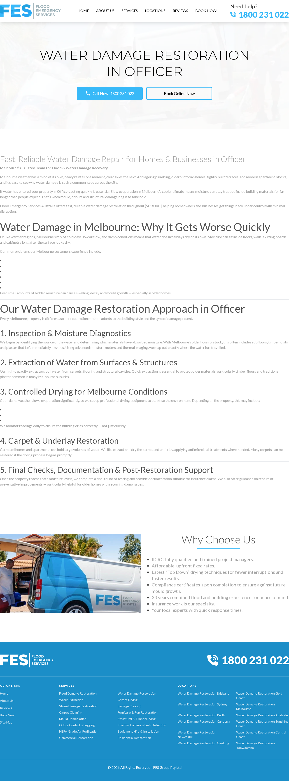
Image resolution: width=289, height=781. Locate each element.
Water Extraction (71, 700)
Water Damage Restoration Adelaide (262, 715)
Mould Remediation (72, 719)
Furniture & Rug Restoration (138, 712)
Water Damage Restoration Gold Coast (259, 695)
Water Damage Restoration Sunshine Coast (262, 723)
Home (4, 693)
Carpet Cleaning (70, 712)
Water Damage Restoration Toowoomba (255, 745)
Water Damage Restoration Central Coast (261, 734)
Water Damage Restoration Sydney (202, 704)
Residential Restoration (134, 738)
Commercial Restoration (76, 738)
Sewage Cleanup (129, 706)
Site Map (6, 722)
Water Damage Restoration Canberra (204, 721)
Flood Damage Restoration (78, 693)
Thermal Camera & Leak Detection (142, 725)
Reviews (6, 708)
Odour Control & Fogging (77, 725)
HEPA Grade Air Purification (78, 731)
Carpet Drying (128, 700)
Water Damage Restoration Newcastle (197, 734)
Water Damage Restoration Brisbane (203, 693)
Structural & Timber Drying (137, 719)
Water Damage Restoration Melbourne (255, 706)
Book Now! (8, 715)
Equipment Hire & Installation (138, 731)
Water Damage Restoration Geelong (203, 743)
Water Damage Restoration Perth (201, 715)
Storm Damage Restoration (78, 706)
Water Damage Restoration (137, 693)
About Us (7, 700)
